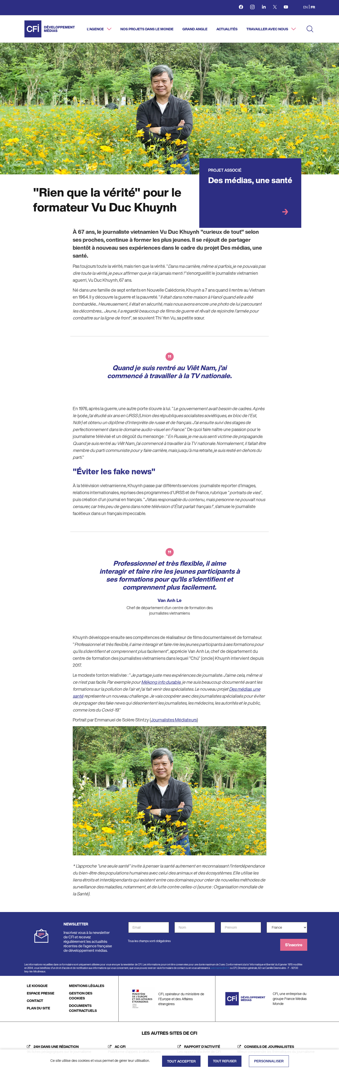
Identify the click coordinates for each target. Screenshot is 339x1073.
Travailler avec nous (267, 29)
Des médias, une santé (250, 180)
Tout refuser (225, 1061)
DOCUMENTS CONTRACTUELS (83, 1008)
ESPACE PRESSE (40, 993)
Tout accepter (181, 1061)
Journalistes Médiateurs (174, 719)
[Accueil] (49, 28)
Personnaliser (269, 1061)
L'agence (95, 29)
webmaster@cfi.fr (219, 968)
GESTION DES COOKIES (80, 996)
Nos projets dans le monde (146, 29)
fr (313, 7)
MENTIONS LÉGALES (86, 985)
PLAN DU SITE (38, 1008)
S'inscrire (293, 945)
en (305, 7)
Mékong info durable (160, 682)
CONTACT (35, 1000)
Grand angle (194, 29)
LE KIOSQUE (37, 985)
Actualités (226, 29)
